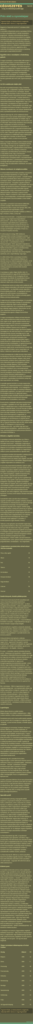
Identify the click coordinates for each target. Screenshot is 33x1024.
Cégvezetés (11, 6)
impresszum (29, 1021)
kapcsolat (29, 6)
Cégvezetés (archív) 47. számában (16, 27)
